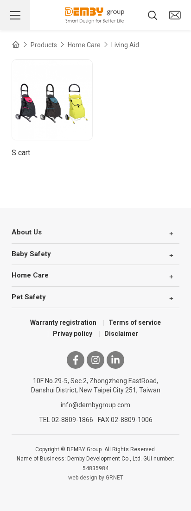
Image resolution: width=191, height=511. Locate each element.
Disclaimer (121, 333)
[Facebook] (75, 360)
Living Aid (125, 45)
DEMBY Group (95, 15)
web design (82, 477)
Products (44, 45)
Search (152, 15)
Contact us (175, 15)
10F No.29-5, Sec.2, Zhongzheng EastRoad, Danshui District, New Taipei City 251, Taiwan (95, 385)
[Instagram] (95, 360)
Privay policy (72, 333)
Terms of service (134, 322)
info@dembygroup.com (95, 405)
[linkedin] (115, 360)
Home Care (84, 45)
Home (16, 44)
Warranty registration (63, 322)
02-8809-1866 (72, 419)
